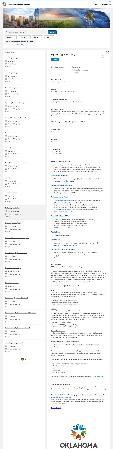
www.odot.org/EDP (65, 377)
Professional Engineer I (12, 88)
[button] (77, 54)
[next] (28, 359)
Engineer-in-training (11, 192)
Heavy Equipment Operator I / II (14, 343)
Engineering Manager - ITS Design (15, 102)
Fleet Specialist (9, 177)
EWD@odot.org (98, 377)
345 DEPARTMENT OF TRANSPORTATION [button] (19, 41)
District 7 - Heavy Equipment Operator (16, 253)
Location (9, 37)
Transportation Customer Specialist (15, 117)
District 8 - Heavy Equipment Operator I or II (17, 328)
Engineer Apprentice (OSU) (12, 223)
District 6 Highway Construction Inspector (17, 238)
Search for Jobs (106, 4)
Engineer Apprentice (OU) (12, 208)
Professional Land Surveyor (13, 268)
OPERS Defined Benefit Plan (63, 209)
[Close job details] (108, 51)
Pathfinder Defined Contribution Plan (66, 200)
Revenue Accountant (11, 132)
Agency (36, 37)
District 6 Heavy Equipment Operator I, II (16, 298)
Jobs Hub (68, 397)
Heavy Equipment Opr (11, 58)
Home (96, 4)
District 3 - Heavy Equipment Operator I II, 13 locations (20, 313)
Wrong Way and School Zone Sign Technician (18, 162)
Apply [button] (55, 59)
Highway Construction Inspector (14, 147)
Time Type (23, 37)
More (48, 37)
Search (52, 32)
